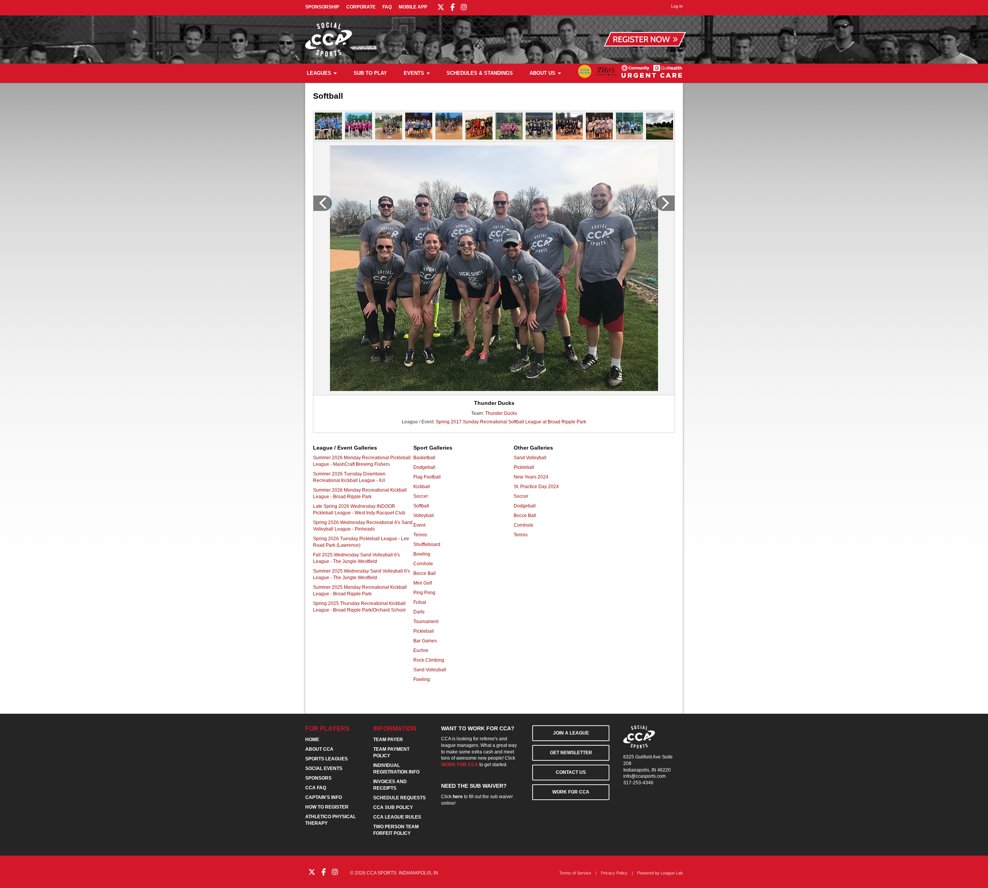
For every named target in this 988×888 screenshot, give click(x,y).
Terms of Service (575, 873)
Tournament (425, 621)
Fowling (421, 679)
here (458, 796)
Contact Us (571, 772)
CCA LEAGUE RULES (397, 817)
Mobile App (413, 7)
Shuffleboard (426, 544)
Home (312, 739)
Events (414, 73)
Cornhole (423, 563)
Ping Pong (424, 592)
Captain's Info (323, 797)
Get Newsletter (571, 752)
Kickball (421, 486)
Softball (421, 506)
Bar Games (425, 641)
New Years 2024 (531, 477)
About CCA (319, 749)
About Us (542, 73)
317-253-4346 (638, 782)
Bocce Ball (424, 573)
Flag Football (427, 477)
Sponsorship (322, 7)
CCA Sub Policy (393, 807)
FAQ (387, 7)
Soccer (420, 496)
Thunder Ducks (501, 413)
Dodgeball (424, 467)
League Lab (672, 873)
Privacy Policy (614, 873)
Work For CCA (570, 792)
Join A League (571, 733)
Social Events (323, 768)
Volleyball (423, 515)
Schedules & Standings (480, 73)
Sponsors (318, 778)
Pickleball (423, 631)
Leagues (319, 73)
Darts (419, 612)
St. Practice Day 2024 (536, 486)
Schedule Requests (399, 797)
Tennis (420, 535)
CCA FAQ (315, 787)
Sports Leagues (326, 759)
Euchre (420, 650)
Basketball (424, 457)
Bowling (421, 554)
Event (419, 525)
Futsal (419, 602)
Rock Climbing (428, 660)
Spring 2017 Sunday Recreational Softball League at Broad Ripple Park (511, 422)
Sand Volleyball (429, 669)
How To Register (327, 807)
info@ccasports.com (644, 776)
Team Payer (388, 739)
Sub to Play (370, 73)
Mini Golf (422, 583)
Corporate (361, 7)
